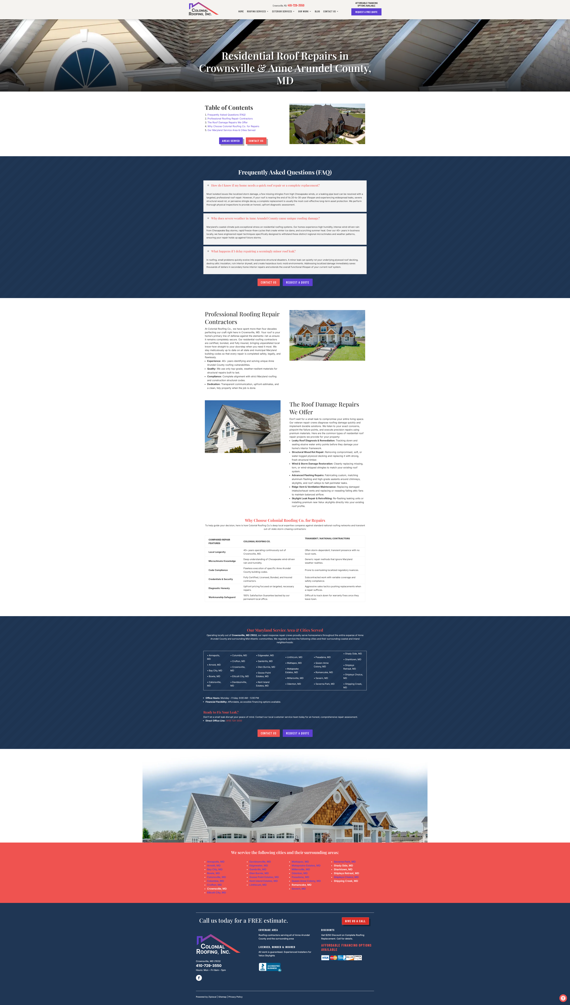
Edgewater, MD (258, 865)
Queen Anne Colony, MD (306, 880)
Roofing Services (256, 11)
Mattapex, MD (300, 861)
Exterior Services (282, 11)
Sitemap (222, 997)
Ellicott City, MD (216, 892)
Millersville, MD (301, 869)
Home (241, 11)
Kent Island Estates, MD (263, 880)
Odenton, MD (300, 873)
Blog (317, 11)
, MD (306, 865)
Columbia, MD (215, 880)
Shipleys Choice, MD (346, 877)
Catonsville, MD (216, 877)
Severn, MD (299, 888)
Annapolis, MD (215, 861)
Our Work (303, 11)
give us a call (355, 921)
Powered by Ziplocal (206, 997)
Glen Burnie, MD (259, 873)
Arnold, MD (214, 865)
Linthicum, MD (258, 884)
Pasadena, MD (300, 877)
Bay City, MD (215, 869)
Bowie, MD (213, 873)
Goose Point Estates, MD (264, 877)
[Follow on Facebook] (199, 978)
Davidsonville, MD (260, 861)
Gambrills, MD (257, 869)
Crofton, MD (214, 884)
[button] (563, 998)
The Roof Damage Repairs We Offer (324, 408)
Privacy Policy (235, 997)
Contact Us (329, 11)
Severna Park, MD (345, 861)
